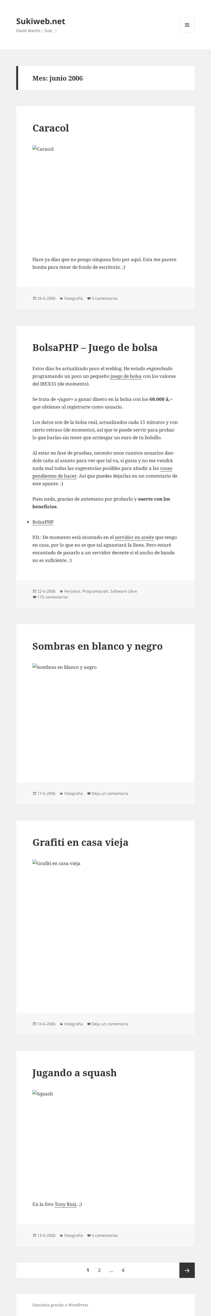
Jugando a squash (74, 1072)
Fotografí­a (73, 298)
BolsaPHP (43, 522)
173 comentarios (52, 597)
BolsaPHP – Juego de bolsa (95, 347)
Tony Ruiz (66, 1204)
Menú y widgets (187, 32)
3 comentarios (105, 298)
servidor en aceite (134, 537)
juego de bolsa (126, 376)
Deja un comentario (110, 793)
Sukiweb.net (40, 21)
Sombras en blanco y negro (97, 646)
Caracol (50, 127)
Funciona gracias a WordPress (60, 1305)
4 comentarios (105, 1235)
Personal (72, 591)
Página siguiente (187, 1270)
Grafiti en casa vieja (80, 842)
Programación (95, 591)
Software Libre (123, 591)
